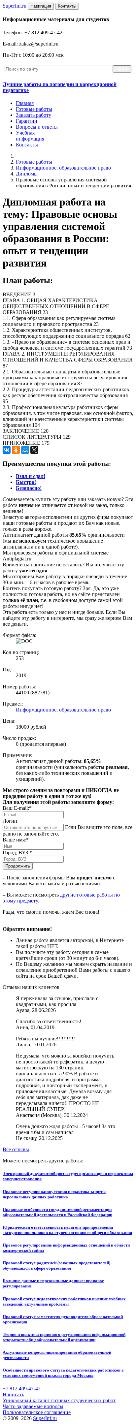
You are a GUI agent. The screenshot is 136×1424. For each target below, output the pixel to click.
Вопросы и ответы (37, 127)
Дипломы (27, 173)
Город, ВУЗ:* (17, 852)
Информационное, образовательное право (63, 168)
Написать (13, 1394)
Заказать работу (33, 115)
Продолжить (17, 866)
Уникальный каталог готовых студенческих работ (59, 1400)
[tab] (30, 476)
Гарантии (26, 121)
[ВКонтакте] (7, 450)
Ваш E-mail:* (17, 808)
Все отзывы (16, 1149)
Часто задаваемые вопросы (33, 1406)
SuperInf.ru (45, 1418)
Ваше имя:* (16, 839)
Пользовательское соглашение (37, 1412)
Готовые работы (34, 109)
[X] (34, 450)
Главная (25, 103)
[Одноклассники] (16, 450)
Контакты (27, 144)
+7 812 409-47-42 (22, 1388)
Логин (10, 821)
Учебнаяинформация (30, 136)
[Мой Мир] (25, 450)
